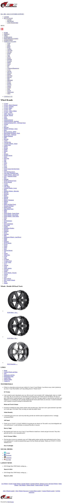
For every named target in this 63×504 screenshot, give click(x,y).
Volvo (8, 93)
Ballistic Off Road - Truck (10, 128)
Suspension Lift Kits (9, 375)
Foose (5, 167)
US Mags (6, 259)
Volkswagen (10, 92)
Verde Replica (8, 268)
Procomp (6, 234)
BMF (5, 137)
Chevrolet (9, 50)
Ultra (5, 258)
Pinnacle (6, 229)
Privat (5, 232)
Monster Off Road (8, 206)
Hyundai (9, 61)
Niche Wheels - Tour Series (11, 215)
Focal (5, 166)
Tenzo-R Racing (8, 250)
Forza (5, 170)
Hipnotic (6, 179)
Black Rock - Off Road (10, 134)
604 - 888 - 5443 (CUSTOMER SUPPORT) (12, 14)
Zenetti (6, 283)
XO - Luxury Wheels (9, 280)
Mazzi (5, 195)
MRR (5, 212)
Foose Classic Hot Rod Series (11, 169)
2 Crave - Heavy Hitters (10, 111)
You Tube (8, 459)
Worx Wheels (7, 278)
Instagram (8, 457)
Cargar (5, 140)
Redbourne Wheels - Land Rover (12, 237)
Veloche (6, 265)
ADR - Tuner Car (8, 114)
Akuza (5, 118)
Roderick (6, 241)
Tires (5, 373)
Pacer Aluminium (8, 223)
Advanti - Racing (8, 115)
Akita (5, 117)
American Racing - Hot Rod (11, 121)
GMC (8, 56)
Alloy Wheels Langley (9, 491)
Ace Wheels (4, 483)
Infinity (9, 62)
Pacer (5, 222)
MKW (5, 203)
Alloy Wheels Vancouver (22, 491)
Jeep (8, 65)
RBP (5, 235)
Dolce (5, 157)
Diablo (5, 149)
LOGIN (9, 20)
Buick (8, 47)
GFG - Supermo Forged (10, 176)
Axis (5, 125)
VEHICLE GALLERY (10, 41)
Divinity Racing (8, 155)
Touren (6, 253)
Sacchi (5, 244)
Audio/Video (7, 378)
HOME (6, 32)
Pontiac (9, 83)
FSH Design (10, 502)
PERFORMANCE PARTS (11, 38)
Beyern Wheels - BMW (10, 131)
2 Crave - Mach (8, 108)
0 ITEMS (6, 17)
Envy (5, 164)
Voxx (5, 277)
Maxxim (6, 192)
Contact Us (7, 381)
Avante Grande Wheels (15, 483)
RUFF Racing (7, 243)
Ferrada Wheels (25, 483)
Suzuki (9, 87)
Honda (9, 58)
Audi (8, 44)
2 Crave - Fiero (8, 112)
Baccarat (6, 127)
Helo (5, 177)
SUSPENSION (8, 37)
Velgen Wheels (30, 485)
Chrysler (9, 52)
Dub (5, 160)
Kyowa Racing (8, 182)
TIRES (6, 35)
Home (5, 370)
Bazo (5, 130)
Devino (6, 148)
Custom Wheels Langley (48, 491)
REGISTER (10, 21)
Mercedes (9, 75)
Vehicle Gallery (8, 379)
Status (5, 247)
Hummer (9, 59)
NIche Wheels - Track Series (11, 216)
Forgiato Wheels (35, 483)
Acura (8, 43)
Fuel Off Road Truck (9, 172)
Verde (5, 267)
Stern (5, 249)
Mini (8, 78)
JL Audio (46, 485)
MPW (5, 210)
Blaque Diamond (8, 136)
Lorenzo (6, 185)
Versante (6, 269)
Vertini (5, 271)
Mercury (9, 77)
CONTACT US (8, 96)
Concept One (7, 142)
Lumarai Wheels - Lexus (10, 188)
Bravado (6, 139)
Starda (5, 246)
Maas (5, 189)
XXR (5, 281)
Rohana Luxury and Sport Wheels (49, 483)
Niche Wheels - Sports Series (11, 213)
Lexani (6, 183)
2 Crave (6, 103)
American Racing (8, 120)
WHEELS (6, 34)
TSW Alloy (7, 255)
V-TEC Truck (7, 262)
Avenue (6, 124)
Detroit (6, 146)
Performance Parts (8, 376)
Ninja (5, 218)
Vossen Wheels (39, 485)
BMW (8, 46)
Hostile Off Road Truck (10, 180)
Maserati (9, 72)
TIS (5, 252)
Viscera (6, 274)
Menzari (6, 197)
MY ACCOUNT (8, 18)
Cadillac (9, 49)
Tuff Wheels (22, 485)
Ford (8, 55)
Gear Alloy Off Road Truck (11, 173)
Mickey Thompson (9, 200)
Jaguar (9, 64)
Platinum (6, 231)
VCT (5, 264)
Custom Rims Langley (35, 491)
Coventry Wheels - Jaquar (10, 143)
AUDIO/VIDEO (8, 40)
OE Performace (8, 220)
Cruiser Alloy (7, 145)
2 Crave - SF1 (7, 109)
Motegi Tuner (7, 207)
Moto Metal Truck (8, 209)
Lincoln (9, 71)
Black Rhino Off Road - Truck (12, 133)
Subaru (9, 86)
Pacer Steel (7, 225)
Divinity (6, 154)
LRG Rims (7, 186)
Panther (6, 226)
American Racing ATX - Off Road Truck (15, 123)
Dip (5, 152)
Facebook (8, 455)
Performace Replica (9, 228)
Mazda (9, 74)
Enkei (5, 163)
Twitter (8, 453)
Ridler (5, 238)
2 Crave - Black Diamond (10, 105)
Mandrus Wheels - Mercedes (11, 191)
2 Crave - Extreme (8, 106)
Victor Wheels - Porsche (10, 272)
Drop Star (6, 158)
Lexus (8, 70)
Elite (5, 161)
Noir (5, 219)
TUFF (5, 256)
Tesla (8, 89)
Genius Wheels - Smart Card (11, 174)
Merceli (6, 198)
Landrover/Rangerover (13, 68)
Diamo (5, 151)
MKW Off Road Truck (10, 204)
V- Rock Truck (8, 261)
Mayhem (6, 194)
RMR (5, 240)
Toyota (9, 90)
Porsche (9, 84)
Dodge (9, 53)
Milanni (6, 201)
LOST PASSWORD (12, 23)
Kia (8, 67)
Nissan (9, 81)
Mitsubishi (10, 80)
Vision (5, 275)
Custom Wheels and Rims (10, 372)
